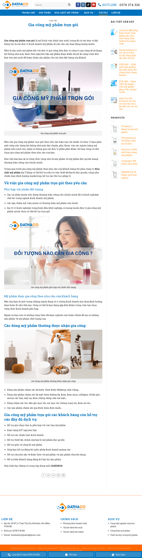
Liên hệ (115, 12)
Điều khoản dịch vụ (69, 548)
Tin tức (103, 12)
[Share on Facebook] (43, 475)
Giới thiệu (45, 12)
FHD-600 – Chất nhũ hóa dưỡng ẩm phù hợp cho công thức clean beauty (128, 69)
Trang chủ (28, 12)
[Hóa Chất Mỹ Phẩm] (16, 5)
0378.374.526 (130, 5)
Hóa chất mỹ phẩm (66, 12)
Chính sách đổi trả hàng (23, 548)
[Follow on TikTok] (88, 4)
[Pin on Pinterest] (58, 475)
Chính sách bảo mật (47, 548)
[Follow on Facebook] (78, 4)
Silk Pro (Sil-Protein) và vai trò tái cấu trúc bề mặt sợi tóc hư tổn (128, 103)
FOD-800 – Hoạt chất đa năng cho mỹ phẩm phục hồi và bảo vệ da (127, 86)
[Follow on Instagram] (83, 4)
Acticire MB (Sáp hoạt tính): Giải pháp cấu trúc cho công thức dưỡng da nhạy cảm (128, 37)
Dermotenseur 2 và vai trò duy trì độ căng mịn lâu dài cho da (128, 54)
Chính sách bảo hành (71, 550)
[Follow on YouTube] (93, 4)
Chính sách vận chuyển (93, 548)
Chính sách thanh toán (119, 548)
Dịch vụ (88, 12)
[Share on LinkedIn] (63, 475)
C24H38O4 (57, 465)
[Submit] (69, 4)
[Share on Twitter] (48, 475)
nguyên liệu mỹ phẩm (48, 53)
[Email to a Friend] (53, 475)
